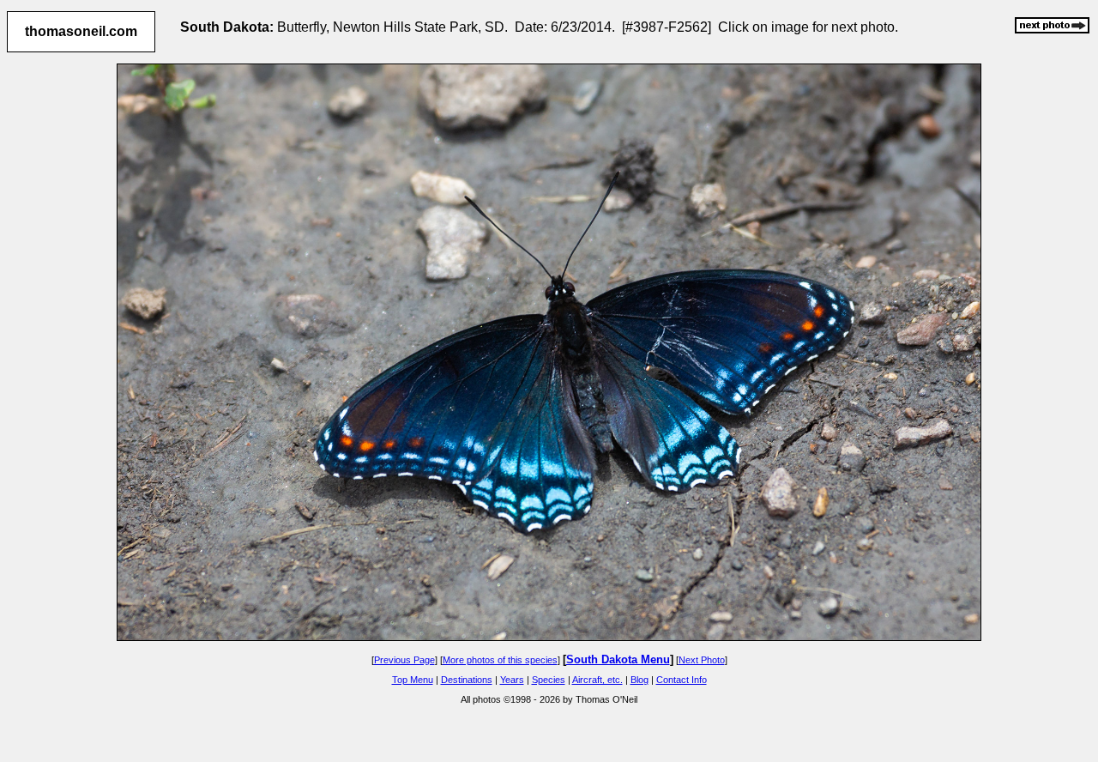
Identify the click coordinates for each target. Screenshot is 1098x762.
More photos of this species (500, 660)
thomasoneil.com (81, 31)
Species (548, 679)
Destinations (466, 679)
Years (512, 679)
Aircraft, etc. (597, 679)
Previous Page (404, 660)
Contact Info (681, 679)
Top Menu (412, 679)
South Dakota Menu (618, 659)
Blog (639, 679)
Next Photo (702, 660)
